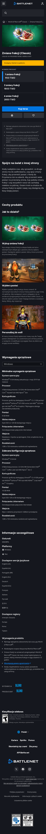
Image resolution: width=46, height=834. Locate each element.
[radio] (23, 76)
